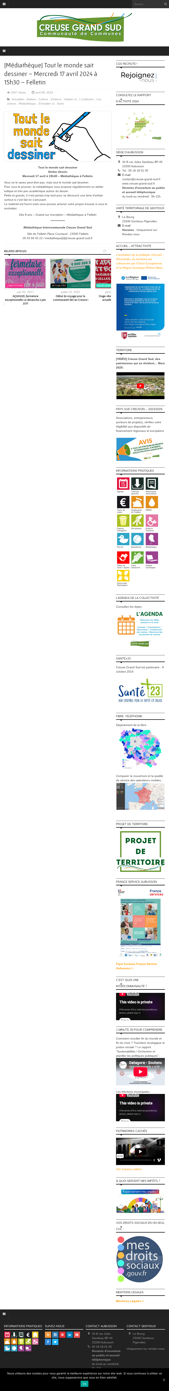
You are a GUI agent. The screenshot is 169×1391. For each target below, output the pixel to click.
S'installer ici (46, 103)
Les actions (104, 285)
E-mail (126, 174)
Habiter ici (71, 99)
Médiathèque (28, 103)
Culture (44, 99)
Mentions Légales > (130, 1301)
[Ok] (164, 1380)
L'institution (87, 99)
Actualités (18, 99)
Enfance (56, 99)
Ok (84, 1383)
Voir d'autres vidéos (129, 1169)
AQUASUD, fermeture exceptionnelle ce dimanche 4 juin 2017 (25, 299)
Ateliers (32, 99)
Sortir (60, 103)
